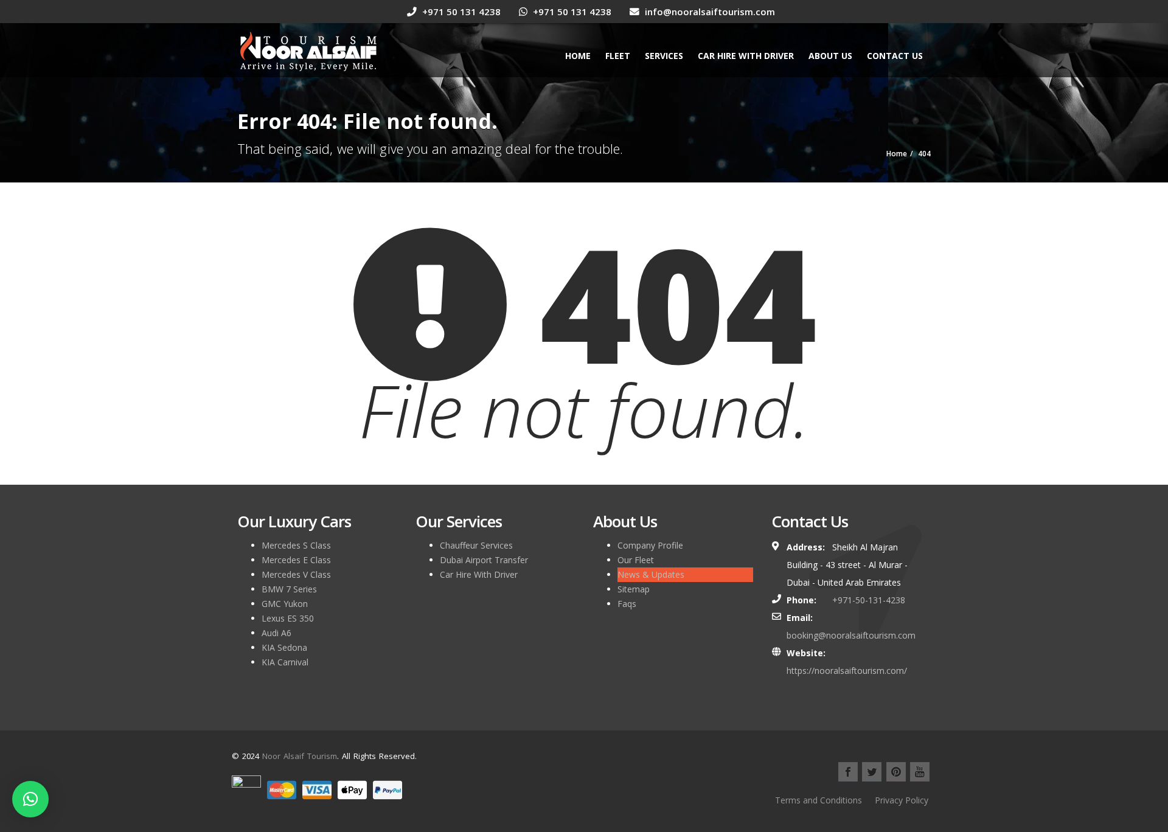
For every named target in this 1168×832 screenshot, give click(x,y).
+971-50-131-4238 (868, 600)
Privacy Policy (901, 800)
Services (664, 55)
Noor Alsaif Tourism (299, 756)
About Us (830, 55)
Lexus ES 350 (288, 618)
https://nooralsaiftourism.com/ (847, 670)
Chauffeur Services (476, 545)
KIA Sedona (284, 647)
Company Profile (650, 545)
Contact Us (895, 55)
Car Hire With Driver (746, 55)
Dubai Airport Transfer (484, 560)
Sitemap (633, 589)
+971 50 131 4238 (460, 11)
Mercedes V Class (296, 574)
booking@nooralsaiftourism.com (851, 635)
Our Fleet (635, 560)
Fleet (617, 55)
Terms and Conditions (818, 800)
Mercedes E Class (296, 560)
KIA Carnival (285, 662)
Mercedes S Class (296, 545)
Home (578, 55)
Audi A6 (276, 633)
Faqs (626, 603)
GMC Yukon (285, 603)
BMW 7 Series (289, 589)
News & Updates (650, 574)
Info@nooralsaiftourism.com (708, 11)
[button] (30, 799)
